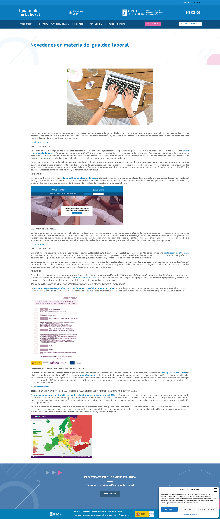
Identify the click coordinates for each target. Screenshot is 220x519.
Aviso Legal (185, 514)
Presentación (26, 24)
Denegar (187, 509)
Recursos (109, 24)
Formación (95, 24)
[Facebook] (188, 12)
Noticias (121, 24)
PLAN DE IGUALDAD (59, 24)
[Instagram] (198, 12)
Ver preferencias (206, 509)
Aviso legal (124, 515)
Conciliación (78, 24)
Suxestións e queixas (106, 515)
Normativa (43, 24)
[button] (215, 490)
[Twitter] (193, 12)
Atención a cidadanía (83, 515)
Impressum (193, 514)
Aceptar (169, 509)
